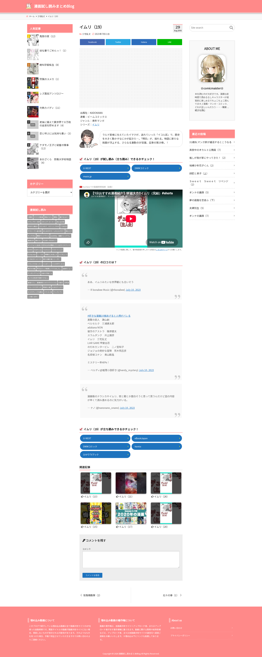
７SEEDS (64, 226)
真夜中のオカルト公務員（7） (205, 150)
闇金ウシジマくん (43, 236)
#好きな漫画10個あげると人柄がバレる (109, 315)
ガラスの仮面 (38, 217)
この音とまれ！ (33, 297)
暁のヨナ (38, 240)
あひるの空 (60, 222)
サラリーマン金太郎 (35, 231)
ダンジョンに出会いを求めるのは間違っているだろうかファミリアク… (49, 245)
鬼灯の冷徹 (31, 269)
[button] (231, 28)
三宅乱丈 (86, 33)
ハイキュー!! (63, 254)
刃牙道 (66, 282)
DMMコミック (142, 168)
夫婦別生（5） (197, 208)
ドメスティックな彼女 (35, 292)
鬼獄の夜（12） (48, 36)
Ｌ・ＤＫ (40, 254)
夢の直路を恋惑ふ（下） (202, 200)
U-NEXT (87, 168)
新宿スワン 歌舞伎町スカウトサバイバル (42, 282)
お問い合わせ (176, 627)
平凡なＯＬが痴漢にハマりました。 (49, 269)
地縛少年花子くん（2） (202, 165)
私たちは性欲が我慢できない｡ (38, 278)
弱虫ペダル (48, 217)
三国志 (30, 217)
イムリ (95, 124)
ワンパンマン (58, 292)
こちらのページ (162, 249)
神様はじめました (51, 254)
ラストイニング (57, 250)
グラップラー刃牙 (34, 222)
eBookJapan (141, 438)
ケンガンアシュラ (34, 273)
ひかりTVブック (91, 454)
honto (138, 446)
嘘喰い (56, 217)
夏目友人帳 (47, 287)
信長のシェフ (67, 269)
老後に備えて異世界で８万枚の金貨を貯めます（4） (55, 123)
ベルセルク (47, 250)
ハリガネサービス (58, 264)
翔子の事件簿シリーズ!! (52, 259)
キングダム (31, 236)
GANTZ (30, 250)
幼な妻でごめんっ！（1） (54, 50)
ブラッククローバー (35, 264)
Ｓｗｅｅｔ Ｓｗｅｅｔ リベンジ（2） (208, 182)
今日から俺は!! (33, 226)
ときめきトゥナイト (35, 259)
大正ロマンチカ (57, 287)
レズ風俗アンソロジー (52, 93)
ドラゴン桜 (48, 292)
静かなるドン (64, 217)
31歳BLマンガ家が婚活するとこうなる (210, 142)
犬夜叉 (60, 282)
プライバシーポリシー (180, 635)
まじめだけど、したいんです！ (53, 231)
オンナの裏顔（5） (199, 192)
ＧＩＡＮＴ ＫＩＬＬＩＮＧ (49, 226)
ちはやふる (38, 250)
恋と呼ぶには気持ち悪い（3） (56, 133)
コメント (86, 548)
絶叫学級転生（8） (50, 64)
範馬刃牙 (31, 240)
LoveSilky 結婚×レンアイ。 (61, 236)
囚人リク (69, 231)
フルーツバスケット (35, 287)
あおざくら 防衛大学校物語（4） (55, 161)
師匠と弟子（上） (199, 173)
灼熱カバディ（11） (51, 107)
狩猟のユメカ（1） (50, 79)
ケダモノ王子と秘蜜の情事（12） (54, 146)
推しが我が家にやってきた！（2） (208, 158)
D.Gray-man (32, 254)
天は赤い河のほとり (50, 240)
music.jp (87, 176)
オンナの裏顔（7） (199, 216)
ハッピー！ (47, 264)
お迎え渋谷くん (47, 273)
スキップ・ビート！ (48, 222)
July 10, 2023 (133, 290)
